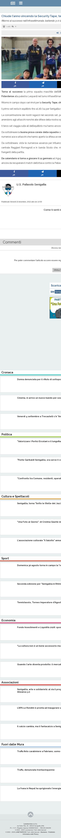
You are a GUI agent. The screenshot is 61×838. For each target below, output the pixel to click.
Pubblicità (51, 832)
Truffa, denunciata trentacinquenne (36, 770)
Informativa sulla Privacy (30, 834)
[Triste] (42, 218)
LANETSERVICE (21, 832)
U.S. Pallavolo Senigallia (31, 184)
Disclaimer (44, 832)
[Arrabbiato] (14, 218)
